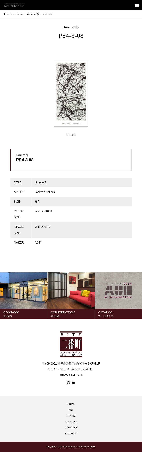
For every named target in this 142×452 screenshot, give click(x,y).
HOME (71, 404)
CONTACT (71, 433)
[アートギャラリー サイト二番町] (14, 5)
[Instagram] (68, 382)
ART (71, 410)
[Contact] (73, 382)
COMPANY (71, 427)
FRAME (71, 416)
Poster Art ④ (71, 27)
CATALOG (71, 421)
